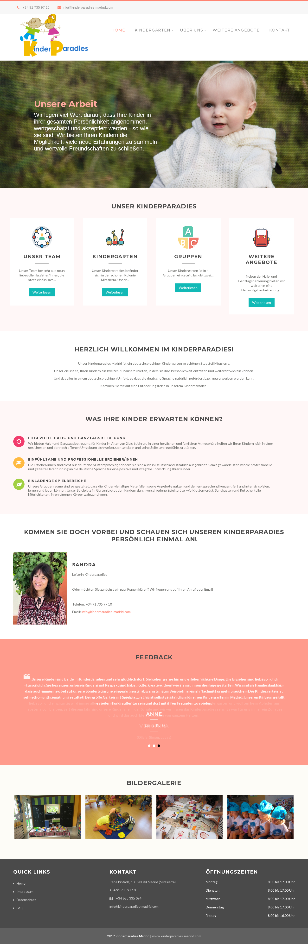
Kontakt (279, 30)
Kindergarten (152, 30)
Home (118, 30)
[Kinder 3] (260, 819)
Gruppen (188, 256)
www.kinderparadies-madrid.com (176, 936)
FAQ (20, 908)
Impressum (25, 891)
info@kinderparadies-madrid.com (88, 7)
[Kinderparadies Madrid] (54, 58)
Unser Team (42, 256)
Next (288, 817)
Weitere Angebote (236, 30)
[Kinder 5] (118, 819)
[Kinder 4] (189, 819)
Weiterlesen (41, 292)
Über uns (191, 30)
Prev (19, 817)
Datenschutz (26, 900)
